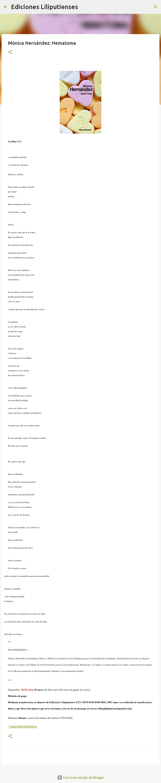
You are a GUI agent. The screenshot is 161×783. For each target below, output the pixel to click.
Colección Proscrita (22, 727)
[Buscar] (83, 7)
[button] (10, 52)
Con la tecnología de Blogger (83, 777)
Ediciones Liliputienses (44, 6)
